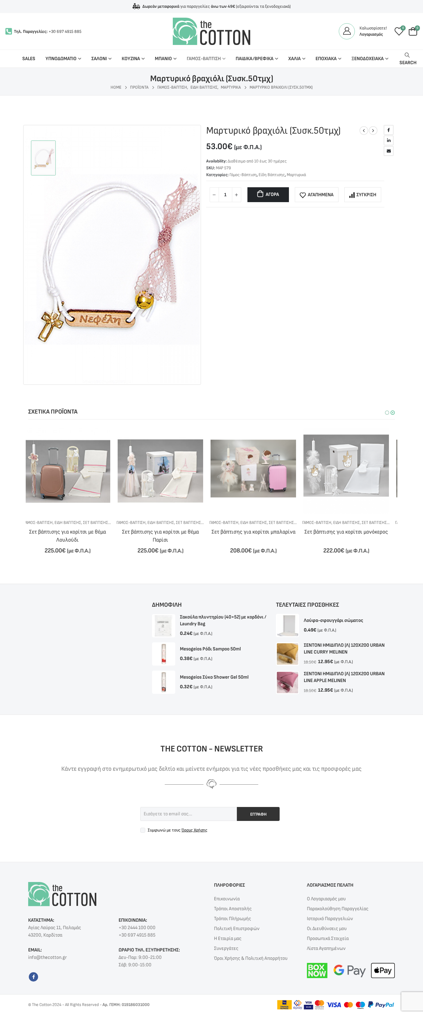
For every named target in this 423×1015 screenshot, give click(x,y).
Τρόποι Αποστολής (233, 909)
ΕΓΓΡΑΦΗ (258, 814)
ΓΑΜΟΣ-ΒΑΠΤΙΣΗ (204, 59)
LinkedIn (389, 140)
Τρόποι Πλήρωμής (232, 919)
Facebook (389, 130)
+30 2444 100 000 (137, 928)
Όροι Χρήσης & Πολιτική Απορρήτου (250, 958)
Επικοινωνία (227, 899)
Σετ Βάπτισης (100, 522)
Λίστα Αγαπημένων (326, 948)
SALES (28, 59)
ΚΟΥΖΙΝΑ (131, 59)
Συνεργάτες (226, 948)
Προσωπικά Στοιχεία (328, 939)
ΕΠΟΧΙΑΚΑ (326, 59)
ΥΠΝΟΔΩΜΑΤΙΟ (61, 59)
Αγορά (272, 194)
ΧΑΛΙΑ (294, 59)
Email (389, 151)
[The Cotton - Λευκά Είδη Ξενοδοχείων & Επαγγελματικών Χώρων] (211, 31)
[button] (387, 412)
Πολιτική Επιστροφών (236, 929)
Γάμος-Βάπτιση (243, 174)
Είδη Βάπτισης (272, 174)
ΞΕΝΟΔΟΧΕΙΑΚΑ (367, 59)
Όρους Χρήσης (194, 830)
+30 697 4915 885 (65, 31)
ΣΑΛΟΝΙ (99, 59)
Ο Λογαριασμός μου (326, 899)
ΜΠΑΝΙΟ (163, 59)
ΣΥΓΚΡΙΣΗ (366, 195)
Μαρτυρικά (296, 174)
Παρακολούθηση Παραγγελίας (337, 909)
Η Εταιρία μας (228, 939)
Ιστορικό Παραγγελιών (330, 919)
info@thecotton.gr (47, 957)
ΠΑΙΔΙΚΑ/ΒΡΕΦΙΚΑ (254, 59)
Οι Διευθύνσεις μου (327, 929)
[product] (72, 471)
